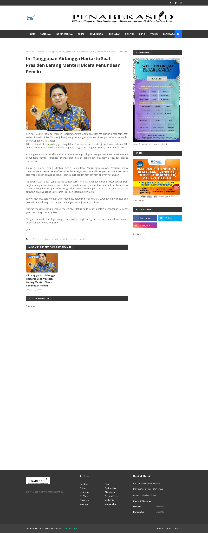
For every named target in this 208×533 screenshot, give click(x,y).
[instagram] (180, 3)
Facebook (84, 483)
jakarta (47, 239)
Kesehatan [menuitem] (114, 33)
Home (160, 528)
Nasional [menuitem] (45, 33)
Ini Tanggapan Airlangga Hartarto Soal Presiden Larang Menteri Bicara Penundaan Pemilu (40, 280)
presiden (40, 51)
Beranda (30, 51)
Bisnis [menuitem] (141, 33)
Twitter (83, 488)
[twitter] (176, 3)
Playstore (84, 500)
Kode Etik (109, 500)
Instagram (85, 492)
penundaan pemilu (68, 239)
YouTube (84, 496)
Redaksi (178, 528)
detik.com (44, 144)
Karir (107, 483)
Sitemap (84, 504)
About (169, 528)
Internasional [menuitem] (64, 33)
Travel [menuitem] (154, 33)
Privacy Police (111, 496)
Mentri (55, 239)
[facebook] (170, 3)
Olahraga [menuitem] (169, 33)
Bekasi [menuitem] (81, 33)
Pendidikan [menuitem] (96, 33)
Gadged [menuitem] (33, 41)
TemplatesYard (70, 528)
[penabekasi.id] (123, 22)
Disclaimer (110, 492)
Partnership (111, 488)
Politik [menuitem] (129, 33)
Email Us (159, 507)
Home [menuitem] (31, 33)
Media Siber (111, 504)
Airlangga (37, 239)
